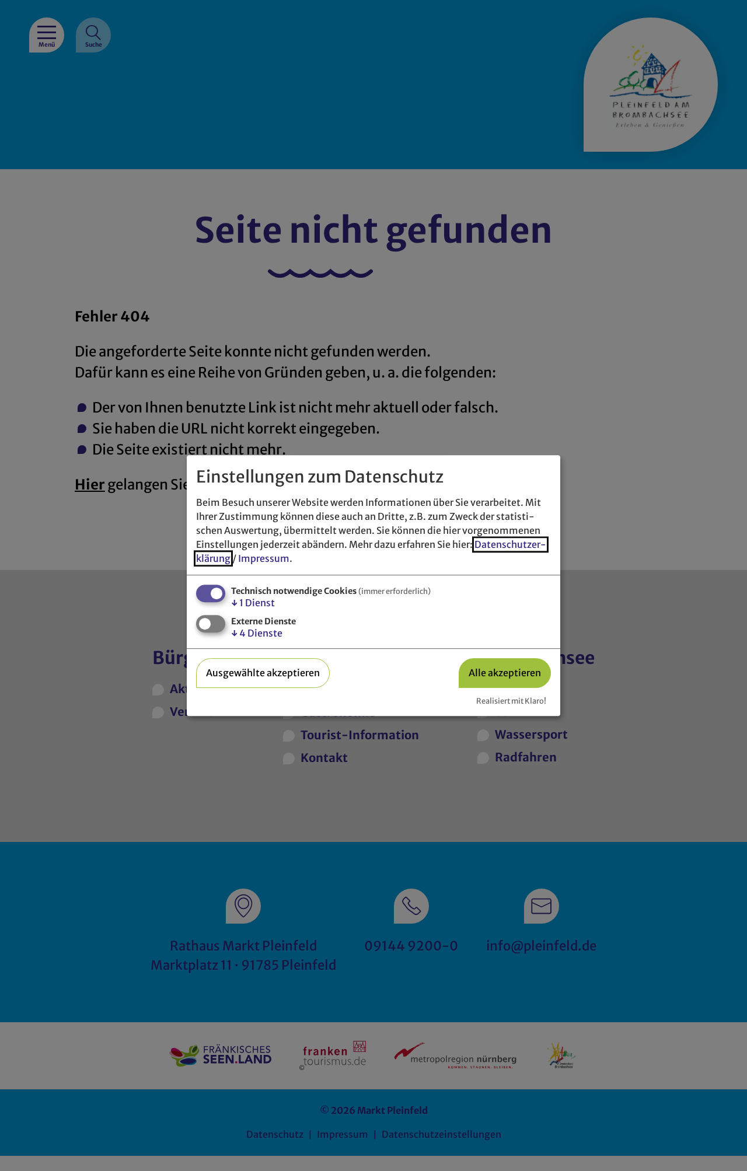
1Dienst (253, 603)
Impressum (263, 558)
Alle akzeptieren (505, 673)
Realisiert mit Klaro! (511, 700)
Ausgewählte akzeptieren (263, 673)
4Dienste (256, 633)
